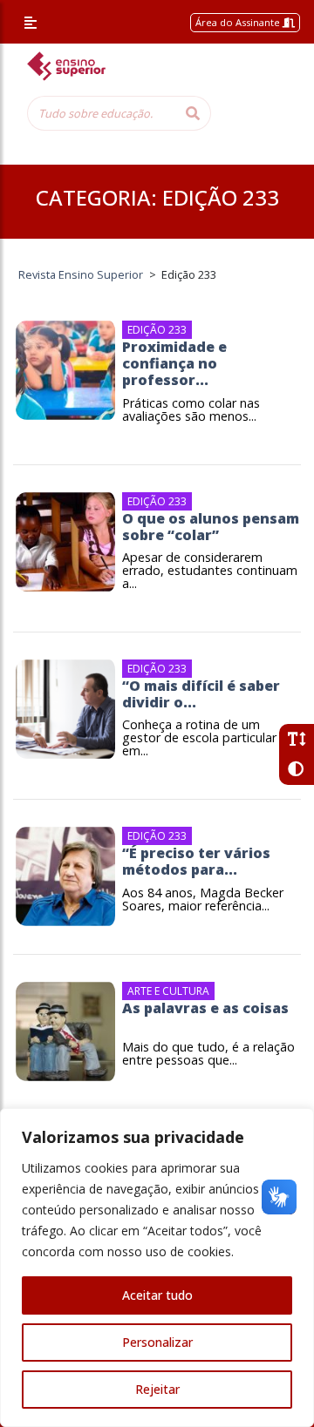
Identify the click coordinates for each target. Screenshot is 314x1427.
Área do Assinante (239, 22)
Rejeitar (157, 1389)
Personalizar (157, 1342)
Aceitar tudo (157, 1295)
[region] (157, 1267)
